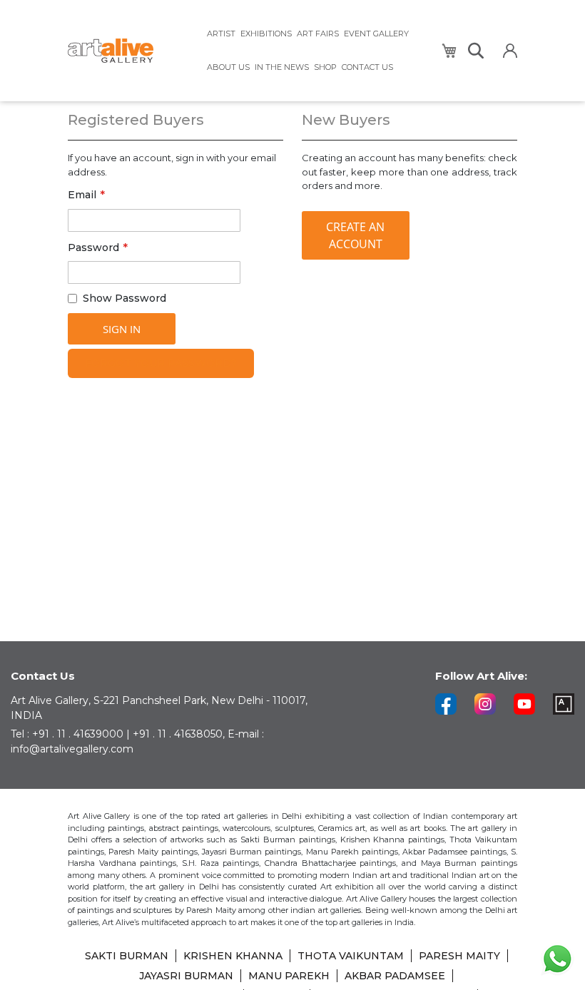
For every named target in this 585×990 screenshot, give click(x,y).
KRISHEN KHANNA (233, 955)
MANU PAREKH (289, 975)
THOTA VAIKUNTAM (350, 955)
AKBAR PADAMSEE (395, 975)
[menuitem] (221, 34)
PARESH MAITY (459, 955)
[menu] (315, 50)
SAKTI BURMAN (126, 955)
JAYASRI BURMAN (186, 975)
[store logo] (128, 51)
